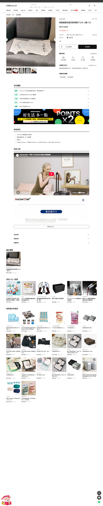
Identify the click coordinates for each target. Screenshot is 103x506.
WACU (23, 326)
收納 (39, 7)
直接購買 (87, 47)
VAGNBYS (84, 296)
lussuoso (39, 373)
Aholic (38, 349)
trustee (53, 296)
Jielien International (41, 296)
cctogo (84, 326)
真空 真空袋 (62, 77)
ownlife (8, 396)
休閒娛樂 (8, 14)
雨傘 (53, 7)
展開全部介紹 (50, 226)
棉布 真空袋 (70, 77)
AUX (22, 296)
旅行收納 (18, 14)
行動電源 (45, 7)
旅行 (13, 14)
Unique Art (69, 296)
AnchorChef (9, 267)
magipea (8, 349)
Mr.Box (69, 349)
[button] (9, 70)
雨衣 (50, 7)
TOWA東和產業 (55, 326)
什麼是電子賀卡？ (92, 65)
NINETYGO (85, 349)
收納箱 (35, 7)
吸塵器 (31, 7)
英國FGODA (24, 396)
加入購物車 (69, 47)
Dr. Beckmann (9, 296)
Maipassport (55, 349)
